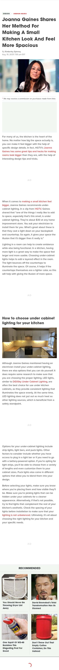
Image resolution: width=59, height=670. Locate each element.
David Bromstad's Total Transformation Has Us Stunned (44, 606)
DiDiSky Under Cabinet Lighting (30, 381)
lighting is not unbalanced (16, 515)
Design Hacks (20, 13)
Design (6, 13)
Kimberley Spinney (13, 51)
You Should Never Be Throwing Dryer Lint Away (14, 605)
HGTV (38, 209)
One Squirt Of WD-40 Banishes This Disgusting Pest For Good (13, 647)
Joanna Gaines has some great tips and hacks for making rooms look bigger (29, 151)
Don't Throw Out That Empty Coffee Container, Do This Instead (43, 647)
